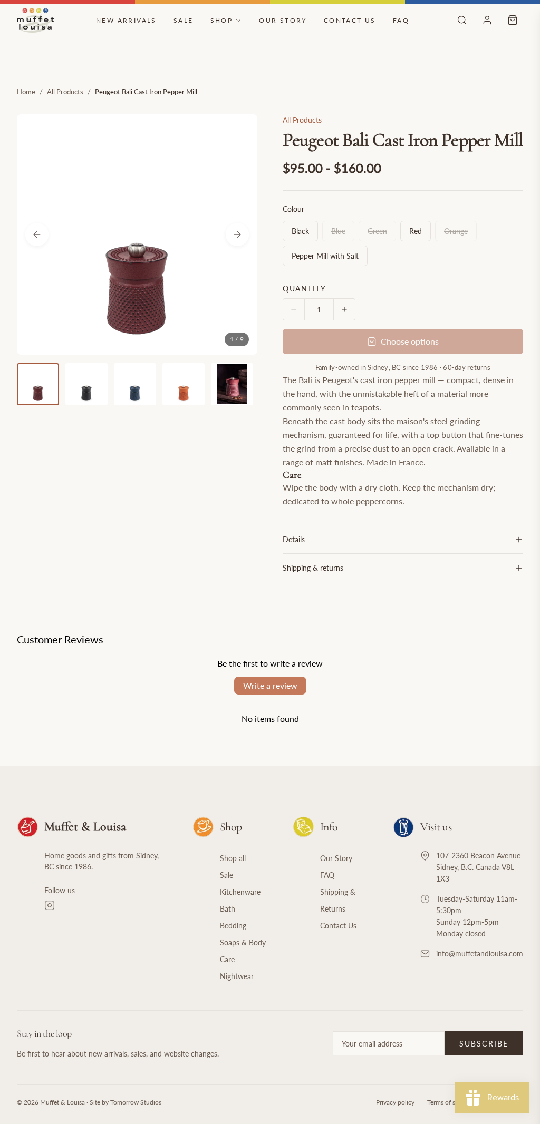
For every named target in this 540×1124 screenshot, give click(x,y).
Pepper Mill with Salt (325, 255)
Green (382, 231)
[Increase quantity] (344, 309)
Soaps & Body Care (243, 951)
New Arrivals (126, 20)
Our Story (283, 20)
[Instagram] (105, 905)
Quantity (304, 288)
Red (415, 231)
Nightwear (237, 976)
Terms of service (449, 1102)
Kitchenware (240, 891)
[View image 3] (135, 384)
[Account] (487, 20)
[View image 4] (183, 384)
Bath (227, 908)
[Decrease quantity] (293, 309)
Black (300, 231)
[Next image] (237, 234)
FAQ (401, 20)
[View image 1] (38, 384)
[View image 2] (86, 384)
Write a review (270, 685)
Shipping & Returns (337, 900)
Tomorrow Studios (135, 1102)
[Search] (461, 20)
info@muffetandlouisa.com (479, 953)
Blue (342, 231)
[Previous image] (37, 234)
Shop (221, 20)
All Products (65, 91)
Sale (183, 20)
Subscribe (483, 1043)
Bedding (233, 925)
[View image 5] (232, 384)
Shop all (233, 858)
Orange (460, 231)
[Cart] (512, 20)
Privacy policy (395, 1102)
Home (26, 91)
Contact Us (350, 20)
